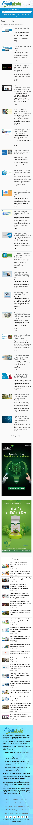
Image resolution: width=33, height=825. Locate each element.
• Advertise (6, 14)
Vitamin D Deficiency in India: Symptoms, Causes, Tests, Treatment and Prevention (20, 573)
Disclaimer (25, 810)
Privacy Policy (8, 806)
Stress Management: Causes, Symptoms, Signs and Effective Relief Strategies (20, 698)
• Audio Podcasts (16, 16)
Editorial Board (9, 813)
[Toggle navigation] (29, 3)
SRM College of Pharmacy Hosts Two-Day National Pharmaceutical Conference (20, 579)
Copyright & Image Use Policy (21, 806)
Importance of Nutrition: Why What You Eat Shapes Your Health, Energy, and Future (20, 692)
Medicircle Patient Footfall (21, 813)
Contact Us (15, 799)
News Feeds (9, 803)
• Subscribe (13, 14)
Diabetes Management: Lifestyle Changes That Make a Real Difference (20, 646)
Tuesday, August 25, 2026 (16, 9)
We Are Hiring (23, 799)
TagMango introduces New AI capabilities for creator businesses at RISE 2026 (20, 653)
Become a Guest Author (21, 803)
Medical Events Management (12, 810)
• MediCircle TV (25, 14)
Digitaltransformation (17, 24)
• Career (18, 14)
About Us (8, 799)
